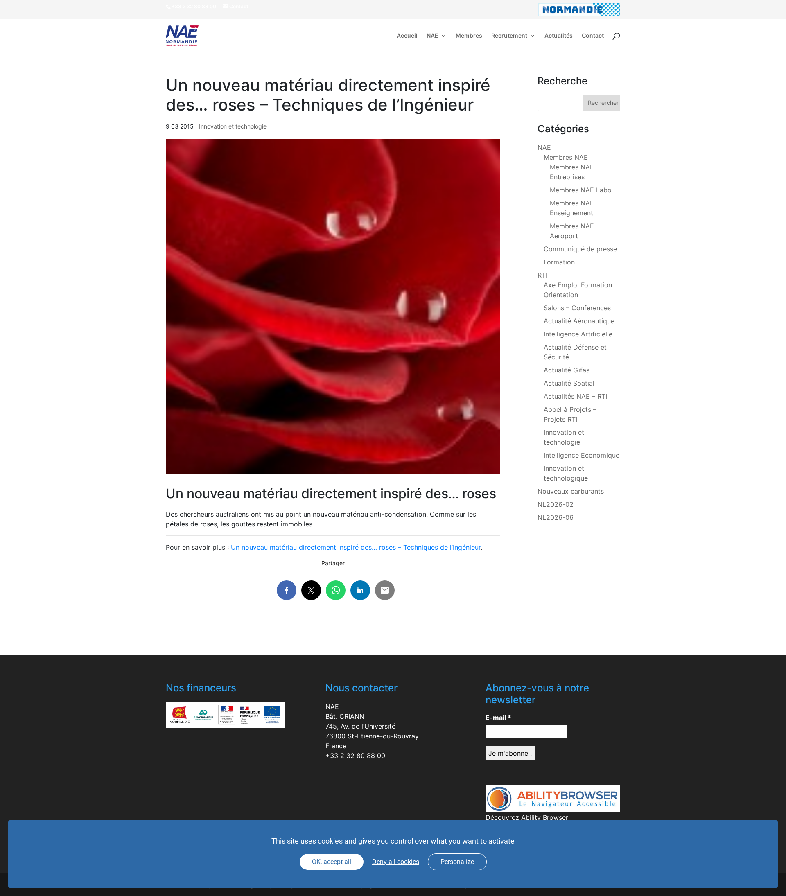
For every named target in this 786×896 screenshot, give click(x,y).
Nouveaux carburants (571, 491)
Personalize (457, 862)
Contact (593, 36)
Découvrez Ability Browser (527, 817)
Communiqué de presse (580, 249)
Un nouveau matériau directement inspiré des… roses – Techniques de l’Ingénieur (356, 547)
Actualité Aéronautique (579, 321)
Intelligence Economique (581, 455)
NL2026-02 (556, 504)
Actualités (558, 36)
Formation (559, 262)
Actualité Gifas (567, 370)
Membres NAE (566, 157)
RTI (542, 275)
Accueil (407, 36)
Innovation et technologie (233, 126)
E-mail (498, 717)
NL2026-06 (556, 517)
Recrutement (509, 36)
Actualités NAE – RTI (575, 396)
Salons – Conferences (577, 308)
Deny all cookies (395, 862)
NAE (432, 36)
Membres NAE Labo (581, 190)
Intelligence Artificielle (578, 334)
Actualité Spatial (569, 383)
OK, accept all (331, 862)
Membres (469, 36)
